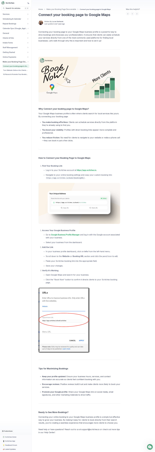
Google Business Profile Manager (65, 235)
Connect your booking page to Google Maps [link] (95, 9)
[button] (150, 447)
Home (40, 9)
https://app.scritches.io (86, 170)
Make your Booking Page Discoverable (61, 9)
